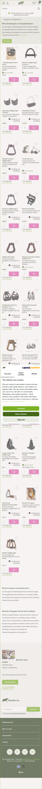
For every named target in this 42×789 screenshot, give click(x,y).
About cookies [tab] (21, 374)
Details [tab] (34, 374)
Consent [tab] (7, 374)
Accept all (21, 408)
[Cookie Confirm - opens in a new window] (31, 368)
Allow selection (21, 414)
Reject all (21, 420)
